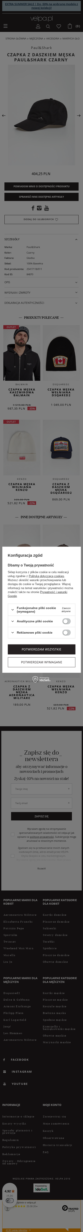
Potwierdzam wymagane (41, 662)
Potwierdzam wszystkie (41, 649)
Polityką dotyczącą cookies (46, 576)
